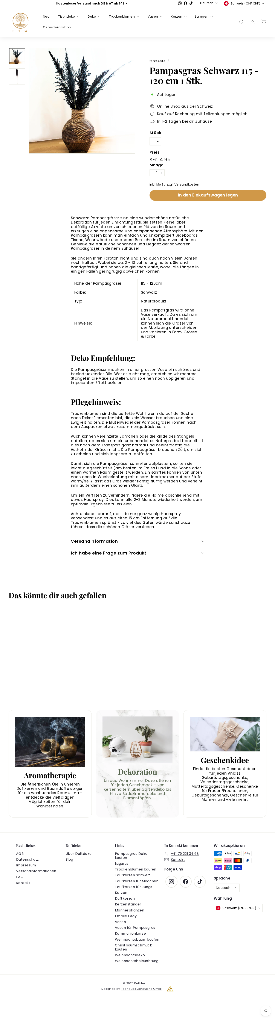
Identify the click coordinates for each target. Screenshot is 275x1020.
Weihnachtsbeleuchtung (137, 960)
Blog (69, 859)
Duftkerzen (125, 898)
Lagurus (121, 863)
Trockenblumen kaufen (135, 869)
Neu (46, 16)
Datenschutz (27, 859)
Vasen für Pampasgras (135, 927)
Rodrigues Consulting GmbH (141, 989)
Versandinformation (94, 541)
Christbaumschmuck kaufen (133, 947)
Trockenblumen (122, 16)
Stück (155, 132)
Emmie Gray (126, 916)
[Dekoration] (137, 739)
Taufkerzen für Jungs (133, 886)
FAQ (19, 876)
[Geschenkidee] (225, 734)
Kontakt (23, 882)
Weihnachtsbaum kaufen (137, 939)
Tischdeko (67, 16)
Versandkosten (186, 184)
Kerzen (177, 16)
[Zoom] (82, 100)
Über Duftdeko (79, 853)
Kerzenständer (128, 904)
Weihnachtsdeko (130, 955)
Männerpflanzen (129, 910)
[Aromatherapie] (50, 742)
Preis (154, 152)
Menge (156, 165)
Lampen (202, 16)
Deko (92, 16)
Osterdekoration (57, 27)
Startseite (157, 61)
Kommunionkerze (130, 933)
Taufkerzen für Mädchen (136, 881)
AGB (20, 853)
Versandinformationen (36, 871)
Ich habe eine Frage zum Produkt (109, 553)
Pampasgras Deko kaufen (131, 855)
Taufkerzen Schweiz (132, 875)
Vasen (153, 16)
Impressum (26, 865)
